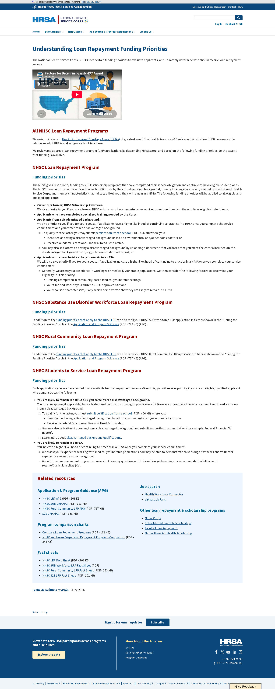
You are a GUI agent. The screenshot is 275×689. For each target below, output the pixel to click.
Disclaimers (52, 683)
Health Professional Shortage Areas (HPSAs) (91, 139)
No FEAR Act (129, 683)
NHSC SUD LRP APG (55, 503)
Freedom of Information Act (76, 683)
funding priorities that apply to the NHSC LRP (86, 320)
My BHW (129, 647)
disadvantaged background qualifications (94, 437)
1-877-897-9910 (231, 663)
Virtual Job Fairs (155, 499)
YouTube (228, 652)
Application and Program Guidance (96, 324)
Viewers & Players (177, 683)
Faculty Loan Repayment (161, 528)
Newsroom (220, 7)
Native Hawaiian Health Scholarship (168, 533)
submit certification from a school (109, 413)
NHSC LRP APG (51, 498)
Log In (218, 24)
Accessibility (38, 683)
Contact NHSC (234, 24)
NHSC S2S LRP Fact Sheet (59, 575)
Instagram (240, 652)
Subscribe (157, 622)
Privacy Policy (144, 683)
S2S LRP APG (50, 513)
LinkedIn (234, 652)
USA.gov (160, 683)
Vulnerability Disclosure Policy (205, 683)
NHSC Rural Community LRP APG (63, 508)
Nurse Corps (153, 518)
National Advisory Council (139, 652)
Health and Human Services (105, 683)
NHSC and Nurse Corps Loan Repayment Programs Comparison (83, 537)
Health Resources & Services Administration (65, 7)
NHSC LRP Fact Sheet (56, 560)
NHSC (60, 19)
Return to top (40, 612)
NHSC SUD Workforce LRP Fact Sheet (66, 565)
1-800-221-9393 (232, 659)
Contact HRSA (235, 7)
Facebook (216, 652)
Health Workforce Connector (164, 494)
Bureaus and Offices (203, 7)
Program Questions (136, 657)
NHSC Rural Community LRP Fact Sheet (68, 570)
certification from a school (113, 233)
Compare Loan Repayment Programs (66, 532)
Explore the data (49, 654)
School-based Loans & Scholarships (168, 523)
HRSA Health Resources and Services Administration (231, 642)
